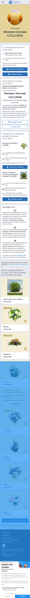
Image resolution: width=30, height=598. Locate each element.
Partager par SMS (15, 122)
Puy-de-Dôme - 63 (15, 524)
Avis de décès (5, 524)
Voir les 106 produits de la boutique (15, 520)
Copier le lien (15, 127)
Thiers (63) (10, 264)
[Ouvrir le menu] (3, 2)
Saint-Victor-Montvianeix (10, 86)
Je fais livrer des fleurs (15, 69)
